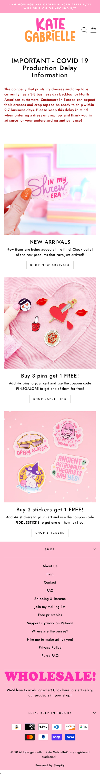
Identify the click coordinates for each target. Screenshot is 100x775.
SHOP (50, 549)
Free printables (50, 614)
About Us (50, 565)
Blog (50, 574)
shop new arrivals (50, 265)
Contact (50, 582)
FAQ (49, 590)
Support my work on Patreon (50, 623)
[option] (50, 6)
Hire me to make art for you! (50, 639)
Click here (61, 690)
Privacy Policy (50, 647)
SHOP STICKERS (50, 533)
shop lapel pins (50, 399)
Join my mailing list (50, 606)
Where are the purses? (50, 631)
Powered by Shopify (50, 765)
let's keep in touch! (49, 713)
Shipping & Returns (50, 598)
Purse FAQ (50, 655)
